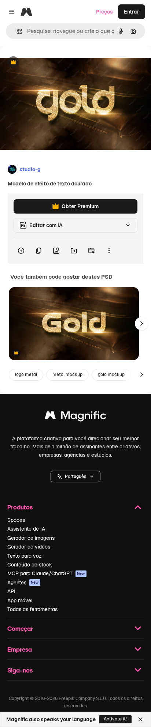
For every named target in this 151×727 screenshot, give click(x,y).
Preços (104, 11)
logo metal (26, 374)
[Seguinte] (141, 323)
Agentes (23, 582)
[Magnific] (75, 417)
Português (75, 476)
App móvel (20, 600)
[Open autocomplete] (16, 31)
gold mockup (111, 374)
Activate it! (115, 719)
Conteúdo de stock (29, 564)
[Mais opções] (109, 250)
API (11, 591)
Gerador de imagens (31, 538)
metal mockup (67, 374)
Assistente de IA (26, 529)
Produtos (20, 507)
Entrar (131, 11)
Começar (20, 628)
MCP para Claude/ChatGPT (46, 573)
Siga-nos (20, 670)
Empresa (19, 649)
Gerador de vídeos (28, 546)
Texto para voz (24, 556)
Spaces (16, 520)
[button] (75, 476)
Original (47, 62)
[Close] (140, 719)
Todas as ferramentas (32, 609)
